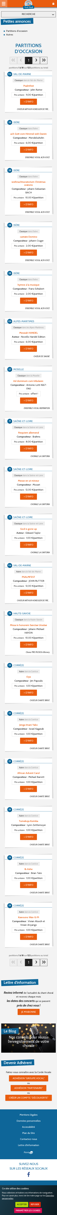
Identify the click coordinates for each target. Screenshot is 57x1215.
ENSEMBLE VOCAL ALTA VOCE (37, 157)
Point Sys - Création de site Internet (28, 1152)
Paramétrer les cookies (28, 1210)
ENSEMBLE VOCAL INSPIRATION (37, 408)
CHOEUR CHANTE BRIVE (40, 700)
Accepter (22, 1204)
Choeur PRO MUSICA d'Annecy (38, 652)
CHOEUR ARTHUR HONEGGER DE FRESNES (34, 109)
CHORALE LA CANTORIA (40, 456)
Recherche (28, 14)
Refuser (35, 1204)
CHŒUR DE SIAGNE (42, 356)
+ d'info (28, 101)
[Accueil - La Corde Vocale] (28, 4)
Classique (29, 80)
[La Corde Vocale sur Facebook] (28, 1174)
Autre (28, 571)
